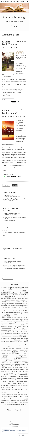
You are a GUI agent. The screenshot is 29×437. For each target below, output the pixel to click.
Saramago (16, 383)
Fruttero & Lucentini (14, 331)
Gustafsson (25, 336)
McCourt (23, 358)
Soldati (3, 389)
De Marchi (12, 319)
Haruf (23, 338)
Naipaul (9, 367)
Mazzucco (8, 358)
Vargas (12, 396)
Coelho (4, 312)
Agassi (18, 287)
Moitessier (2, 364)
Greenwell (23, 334)
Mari (10, 355)
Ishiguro (9, 341)
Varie (23, 396)
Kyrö (11, 345)
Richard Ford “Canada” (9, 112)
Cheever (26, 309)
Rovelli (10, 381)
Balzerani (21, 294)
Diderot (4, 321)
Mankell (7, 353)
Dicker (2, 321)
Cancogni (9, 307)
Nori (13, 369)
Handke (9, 338)
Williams (26, 400)
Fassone (5, 326)
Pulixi (25, 376)
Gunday (17, 336)
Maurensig (24, 356)
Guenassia (13, 336)
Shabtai (4, 387)
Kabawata (7, 343)
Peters (17, 374)
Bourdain (7, 301)
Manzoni (21, 353)
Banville (25, 294)
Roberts (13, 379)
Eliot (9, 324)
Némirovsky (21, 369)
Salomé (6, 383)
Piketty (2, 376)
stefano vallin (7, 261)
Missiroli (11, 362)
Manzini (17, 353)
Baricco (7, 297)
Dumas (10, 322)
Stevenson (10, 391)
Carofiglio (20, 307)
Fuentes (18, 331)
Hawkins (26, 338)
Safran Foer (25, 381)
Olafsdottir (15, 371)
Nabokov (3, 367)
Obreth (8, 371)
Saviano (21, 383)
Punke (27, 376)
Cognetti (11, 312)
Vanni (9, 396)
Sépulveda (3, 392)
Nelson (16, 367)
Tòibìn (6, 396)
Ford (15, 47)
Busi (18, 303)
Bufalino (4, 303)
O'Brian (26, 369)
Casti (11, 309)
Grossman (6, 336)
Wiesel (24, 400)
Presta (18, 376)
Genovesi (17, 333)
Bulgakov (12, 303)
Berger (10, 298)
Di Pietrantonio (14, 321)
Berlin (13, 298)
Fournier (3, 331)
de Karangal (14, 317)
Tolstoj (15, 394)
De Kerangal (19, 317)
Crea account (12, 421)
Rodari (16, 379)
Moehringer (20, 362)
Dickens (26, 319)
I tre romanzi (13, 341)
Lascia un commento (21, 116)
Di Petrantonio (8, 321)
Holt (19, 339)
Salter (8, 383)
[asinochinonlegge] (14, 12)
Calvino (7, 305)
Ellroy (11, 324)
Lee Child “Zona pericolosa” (10, 220)
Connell (21, 312)
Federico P (10, 326)
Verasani (6, 398)
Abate (9, 287)
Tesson (3, 394)
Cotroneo (11, 314)
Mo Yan (26, 364)
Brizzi (23, 301)
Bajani (6, 294)
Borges (4, 301)
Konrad (24, 343)
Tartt (19, 392)
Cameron (13, 305)
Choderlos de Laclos (13, 310)
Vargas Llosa (18, 396)
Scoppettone (13, 385)
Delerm (24, 317)
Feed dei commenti (14, 425)
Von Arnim (7, 400)
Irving (5, 341)
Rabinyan (2, 378)
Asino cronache (7, 290)
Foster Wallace (22, 330)
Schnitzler (3, 385)
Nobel (10, 369)
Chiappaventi (7, 310)
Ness (26, 367)
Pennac (5, 374)
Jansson (24, 341)
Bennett (5, 298)
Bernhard (16, 298)
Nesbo (24, 367)
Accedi (11, 423)
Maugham (18, 356)
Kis (22, 343)
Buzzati (22, 303)
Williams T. (9, 402)
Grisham (3, 336)
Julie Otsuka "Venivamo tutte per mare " (12, 216)
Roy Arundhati (19, 381)
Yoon (15, 404)
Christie (17, 310)
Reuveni (14, 378)
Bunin (16, 303)
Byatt (26, 303)
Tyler (3, 396)
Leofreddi (10, 348)
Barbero (3, 296)
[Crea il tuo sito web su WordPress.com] (14, 1)
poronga (6, 268)
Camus (6, 307)
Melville (3, 362)
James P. (21, 341)
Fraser (9, 331)
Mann (10, 353)
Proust (21, 376)
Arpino (25, 288)
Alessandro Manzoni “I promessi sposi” (15, 264)
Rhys (20, 378)
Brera (21, 301)
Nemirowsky (19, 367)
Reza (18, 378)
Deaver (18, 315)
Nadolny (6, 367)
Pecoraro (2, 374)
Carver (6, 309)
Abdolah (12, 287)
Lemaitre (3, 348)
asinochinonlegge (15, 18)
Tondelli (19, 394)
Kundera (5, 345)
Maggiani (15, 351)
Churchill (20, 310)
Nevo (5, 369)
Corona (27, 312)
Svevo (24, 391)
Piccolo (26, 374)
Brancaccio (10, 301)
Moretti (20, 364)
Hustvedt (2, 341)
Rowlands (14, 381)
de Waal (18, 319)
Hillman (16, 340)
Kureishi (9, 345)
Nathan (12, 367)
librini (6, 264)
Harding (17, 338)
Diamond (21, 319)
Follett (26, 328)
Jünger (5, 343)
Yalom (4, 404)
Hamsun (5, 338)
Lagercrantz (15, 345)
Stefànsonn (3, 391)
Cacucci (3, 305)
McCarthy (17, 358)
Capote (12, 307)
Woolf (24, 402)
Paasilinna (4, 373)
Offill (10, 371)
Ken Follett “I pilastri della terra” (11, 214)
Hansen (12, 338)
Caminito (23, 305)
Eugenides (2, 326)
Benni (7, 298)
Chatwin (22, 309)
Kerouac (17, 343)
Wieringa (21, 400)
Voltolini (3, 400)
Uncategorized (9, 47)
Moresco (17, 364)
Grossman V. (10, 336)
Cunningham (6, 315)
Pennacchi (9, 374)
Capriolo (15, 307)
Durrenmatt (18, 323)
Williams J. (4, 402)
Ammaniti (14, 288)
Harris (20, 338)
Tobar (9, 394)
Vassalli (26, 396)
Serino (27, 385)
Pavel (24, 373)
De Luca (7, 319)
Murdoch (17, 365)
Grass (20, 334)
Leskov (13, 348)
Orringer (20, 371)
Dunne (13, 322)
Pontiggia (12, 376)
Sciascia (8, 385)
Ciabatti (24, 310)
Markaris (13, 355)
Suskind (21, 391)
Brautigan (17, 301)
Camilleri (18, 305)
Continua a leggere (6, 95)
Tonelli (22, 394)
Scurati (16, 385)
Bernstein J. (23, 298)
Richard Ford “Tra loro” (9, 43)
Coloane (18, 312)
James (18, 341)
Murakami (13, 365)
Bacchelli (3, 294)
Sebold (19, 385)
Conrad (24, 312)
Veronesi (12, 398)
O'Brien (2, 371)
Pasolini (20, 373)
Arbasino (22, 288)
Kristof (26, 343)
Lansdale (25, 345)
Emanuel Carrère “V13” (9, 195)
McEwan (9, 361)
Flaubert (19, 328)
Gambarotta (24, 331)
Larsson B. (10, 346)
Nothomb (17, 369)
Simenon (12, 387)
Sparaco (13, 389)
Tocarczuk (11, 394)
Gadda (21, 331)
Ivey (16, 341)
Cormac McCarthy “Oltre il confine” (11, 199)
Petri (19, 374)
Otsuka (23, 371)
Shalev (7, 387)
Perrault (12, 374)
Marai (25, 353)
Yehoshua (11, 404)
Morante (10, 364)
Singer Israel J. (19, 387)
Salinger (3, 383)
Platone (9, 376)
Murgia (20, 365)
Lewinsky (21, 348)
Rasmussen (5, 378)
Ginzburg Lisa (25, 333)
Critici (19, 314)
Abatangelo (5, 287)
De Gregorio (9, 317)
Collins (15, 312)
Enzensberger (18, 324)
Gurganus (20, 336)
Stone (14, 391)
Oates (5, 371)
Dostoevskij (24, 321)
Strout (17, 391)
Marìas (4, 356)
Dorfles (19, 321)
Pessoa (14, 374)
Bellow (25, 296)
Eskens (26, 324)
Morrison (23, 364)
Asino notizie (19, 290)
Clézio (27, 310)
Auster (26, 293)
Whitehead (17, 400)
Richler (2, 379)
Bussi (20, 303)
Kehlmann (14, 343)
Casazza (9, 309)
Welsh (10, 400)
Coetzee (7, 312)
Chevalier (2, 310)
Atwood (15, 292)
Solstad (7, 389)
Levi (16, 348)
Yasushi (8, 404)
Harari (14, 338)
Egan (27, 322)
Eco (24, 323)
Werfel (13, 400)
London (4, 351)
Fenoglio (14, 326)
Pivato (6, 376)
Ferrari (26, 326)
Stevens (7, 391)
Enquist (14, 324)
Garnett (10, 333)
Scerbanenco (25, 383)
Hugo (27, 340)
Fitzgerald (15, 328)
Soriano (10, 389)
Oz (26, 371)
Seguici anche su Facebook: (12, 249)
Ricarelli (22, 378)
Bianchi (3, 300)
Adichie (15, 287)
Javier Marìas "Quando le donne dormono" (13, 213)
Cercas (14, 309)
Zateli (22, 404)
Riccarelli (26, 378)
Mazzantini (3, 358)
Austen (21, 292)
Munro (3, 365)
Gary (14, 333)
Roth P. (5, 381)
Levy (18, 348)
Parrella (14, 373)
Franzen (6, 331)
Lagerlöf (19, 345)
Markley (16, 355)
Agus (27, 287)
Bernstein (19, 298)
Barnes (12, 297)
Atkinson (10, 292)
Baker (8, 294)
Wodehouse (18, 402)
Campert (26, 305)
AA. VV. (2, 287)
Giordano (3, 335)
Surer (19, 391)
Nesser (2, 369)
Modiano (15, 362)
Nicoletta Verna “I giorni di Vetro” (14, 266)
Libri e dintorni (25, 348)
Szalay (26, 391)
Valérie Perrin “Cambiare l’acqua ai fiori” (17, 265)
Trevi (24, 394)
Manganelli (4, 353)
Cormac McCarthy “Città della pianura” (12, 196)
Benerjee (2, 298)
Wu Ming (26, 402)
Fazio (8, 326)
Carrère (2, 309)
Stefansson (23, 389)
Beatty (23, 296)
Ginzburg (21, 333)
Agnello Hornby (22, 287)
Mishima (8, 362)
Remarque (10, 378)
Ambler (10, 288)
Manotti (13, 353)
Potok (15, 376)
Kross (2, 345)
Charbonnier (18, 309)
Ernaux (22, 324)
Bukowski (8, 303)
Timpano (6, 394)
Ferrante (23, 326)
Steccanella (17, 389)
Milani (6, 362)
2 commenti (19, 47)
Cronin (23, 314)
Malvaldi (25, 351)
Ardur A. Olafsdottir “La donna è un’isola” (17, 268)
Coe (2, 312)
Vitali (26, 399)
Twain (26, 394)
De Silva (15, 319)
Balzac (14, 294)
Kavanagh (10, 343)
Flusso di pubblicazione (14, 424)
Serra (2, 387)
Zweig (24, 404)
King (20, 343)
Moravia (13, 364)
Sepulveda (24, 385)
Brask (14, 301)
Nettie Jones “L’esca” (9, 200)
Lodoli (26, 350)
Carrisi (26, 307)
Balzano (16, 294)
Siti (27, 387)
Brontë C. (25, 301)
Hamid (2, 338)
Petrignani (22, 374)
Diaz (24, 319)
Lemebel (7, 348)
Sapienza (11, 383)
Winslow (12, 402)
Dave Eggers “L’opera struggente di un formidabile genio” (16, 198)
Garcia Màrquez (5, 333)
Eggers (3, 324)
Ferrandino (19, 326)
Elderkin (6, 324)
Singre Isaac (24, 387)
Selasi (22, 385)
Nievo (8, 369)
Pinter (4, 376)
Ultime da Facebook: (14, 410)
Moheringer (25, 362)
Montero (6, 364)
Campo (3, 307)
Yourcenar (18, 404)
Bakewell (11, 294)
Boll (26, 300)
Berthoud (26, 298)
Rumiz (22, 381)
